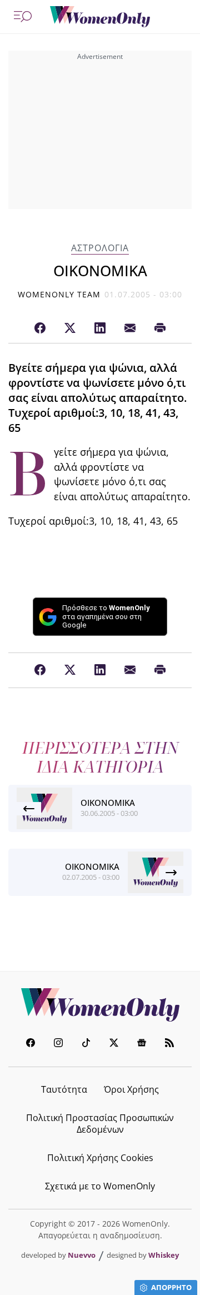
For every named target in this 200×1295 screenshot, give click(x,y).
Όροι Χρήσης (131, 1089)
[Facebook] (40, 328)
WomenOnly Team (59, 294)
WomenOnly (100, 1005)
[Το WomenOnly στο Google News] (141, 1044)
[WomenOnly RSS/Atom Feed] (169, 1044)
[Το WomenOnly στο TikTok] (86, 1044)
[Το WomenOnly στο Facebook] (30, 1044)
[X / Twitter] (70, 328)
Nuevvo (82, 1255)
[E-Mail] (130, 328)
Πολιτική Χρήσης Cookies (100, 1158)
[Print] (160, 328)
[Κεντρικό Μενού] (22, 16)
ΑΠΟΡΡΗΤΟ (171, 1287)
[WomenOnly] (100, 16)
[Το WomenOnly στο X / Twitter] (114, 1044)
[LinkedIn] (100, 328)
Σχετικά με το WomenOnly (100, 1186)
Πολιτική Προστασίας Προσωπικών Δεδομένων (100, 1123)
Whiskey (163, 1255)
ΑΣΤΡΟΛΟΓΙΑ (100, 248)
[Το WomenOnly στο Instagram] (58, 1044)
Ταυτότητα (64, 1089)
